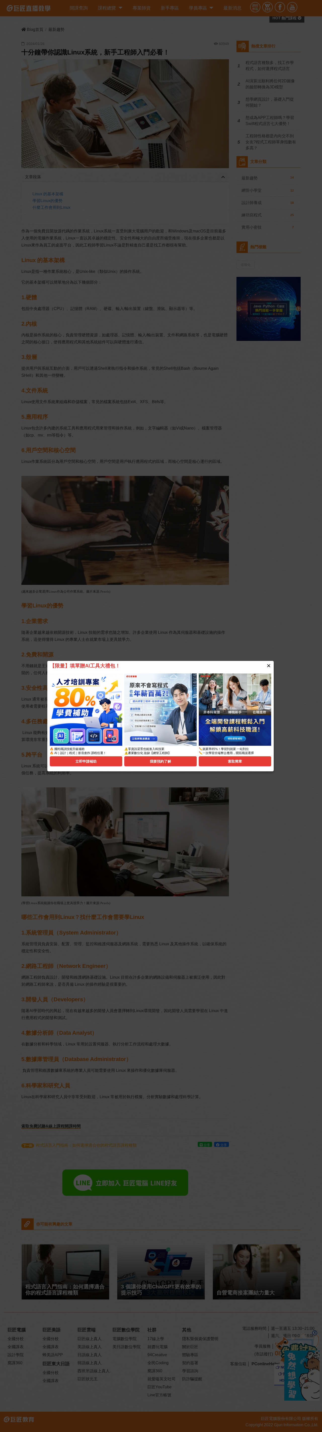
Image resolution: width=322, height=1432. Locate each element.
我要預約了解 (160, 761)
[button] (268, 665)
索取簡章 (235, 761)
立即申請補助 (86, 761)
